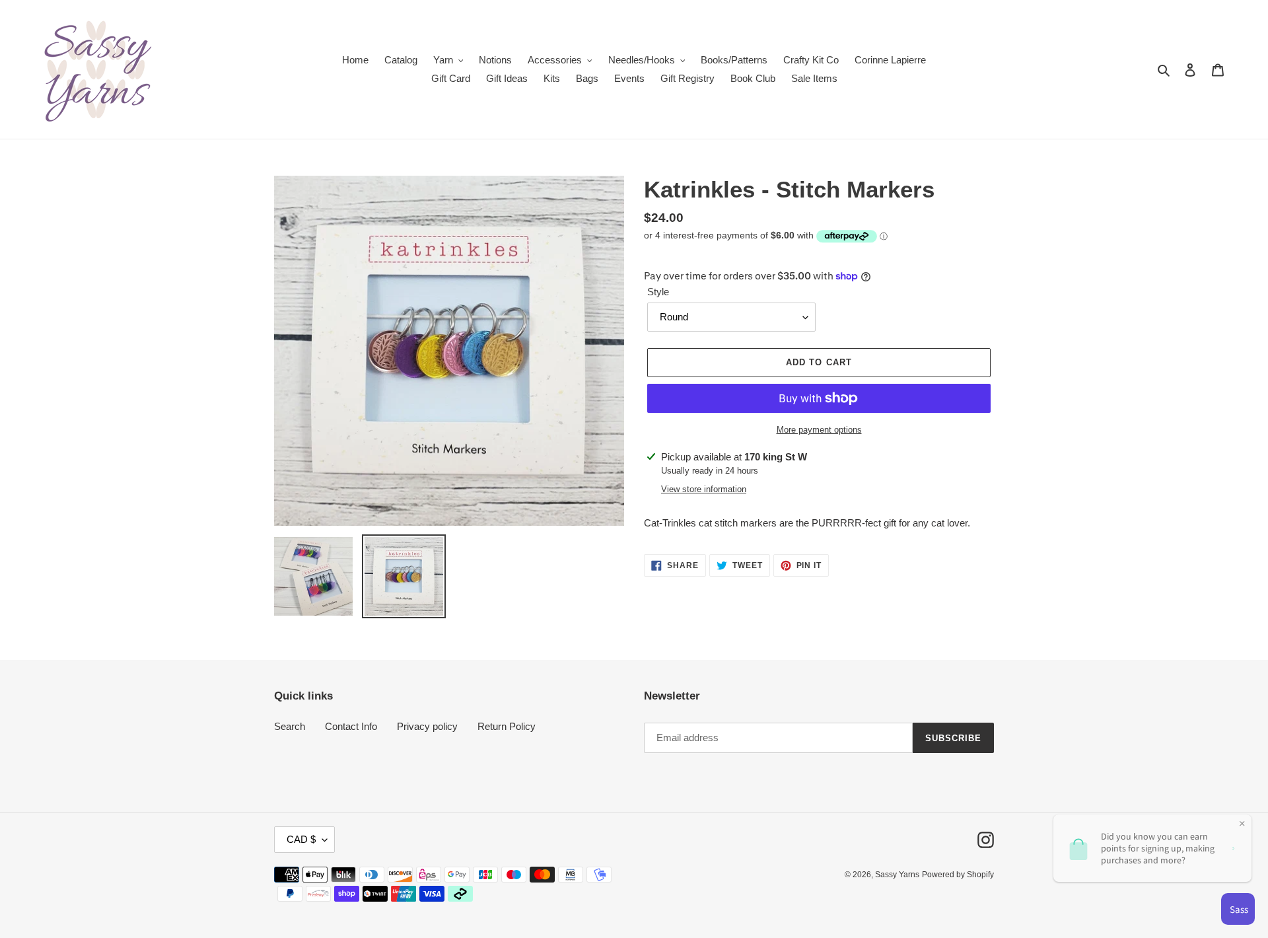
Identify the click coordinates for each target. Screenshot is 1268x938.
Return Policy (506, 726)
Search (289, 726)
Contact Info (351, 726)
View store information (703, 489)
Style (658, 291)
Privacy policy (427, 726)
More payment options (819, 430)
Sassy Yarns (897, 874)
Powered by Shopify (958, 874)
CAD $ (301, 839)
